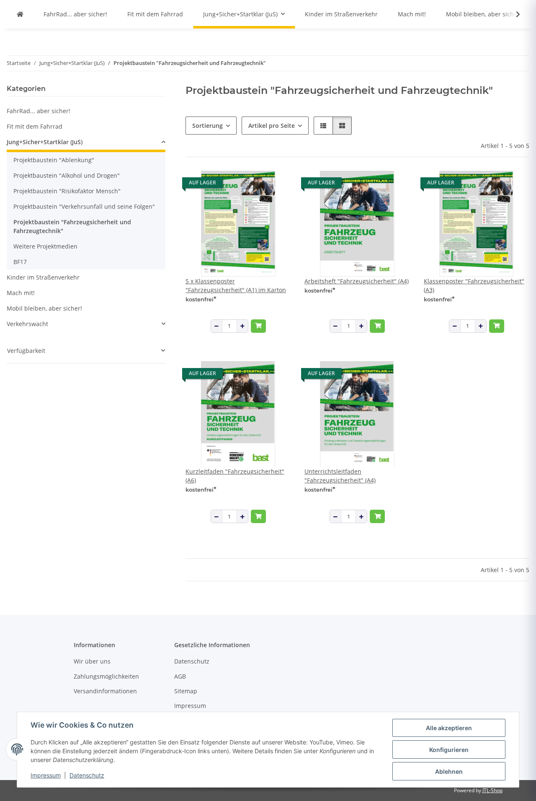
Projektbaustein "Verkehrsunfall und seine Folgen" (84, 206)
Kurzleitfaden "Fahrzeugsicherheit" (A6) (235, 475)
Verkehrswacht (27, 324)
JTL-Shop (492, 790)
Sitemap (185, 691)
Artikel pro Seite (271, 126)
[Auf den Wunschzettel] (277, 185)
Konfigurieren (449, 749)
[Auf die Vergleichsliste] (255, 185)
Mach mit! (21, 293)
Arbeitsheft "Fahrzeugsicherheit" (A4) (356, 281)
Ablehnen (449, 771)
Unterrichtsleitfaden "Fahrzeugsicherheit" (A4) (340, 475)
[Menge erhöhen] (242, 326)
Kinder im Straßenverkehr (43, 277)
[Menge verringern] (216, 326)
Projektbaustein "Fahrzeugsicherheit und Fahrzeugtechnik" (72, 226)
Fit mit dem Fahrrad (34, 126)
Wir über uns (92, 661)
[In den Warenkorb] (258, 326)
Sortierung (207, 126)
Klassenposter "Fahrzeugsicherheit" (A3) (474, 285)
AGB (180, 676)
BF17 (20, 262)
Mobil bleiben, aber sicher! (44, 308)
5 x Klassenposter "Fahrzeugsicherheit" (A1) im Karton (236, 285)
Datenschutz (87, 775)
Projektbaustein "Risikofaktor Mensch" (67, 191)
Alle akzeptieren (449, 727)
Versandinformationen (105, 691)
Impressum (46, 775)
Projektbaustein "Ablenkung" (53, 160)
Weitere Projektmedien (45, 246)
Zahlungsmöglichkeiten (106, 676)
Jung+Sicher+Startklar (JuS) (44, 142)
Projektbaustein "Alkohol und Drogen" (66, 175)
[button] (512, 14)
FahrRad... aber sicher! (38, 111)
